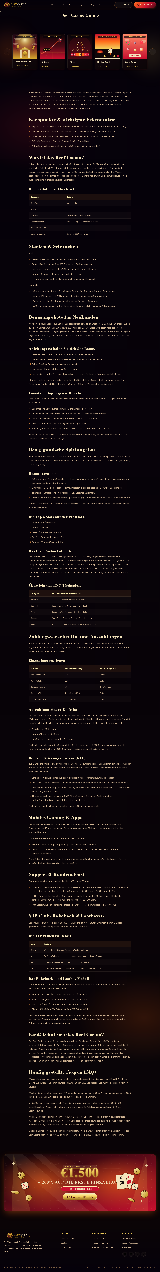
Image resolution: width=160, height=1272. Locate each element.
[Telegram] (143, 1254)
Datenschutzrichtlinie (99, 1238)
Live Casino (65, 1243)
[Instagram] (137, 1254)
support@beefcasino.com (132, 1243)
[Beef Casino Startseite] (16, 5)
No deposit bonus (67, 1238)
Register (82, 5)
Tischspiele (65, 1252)
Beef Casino (53, 5)
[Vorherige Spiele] (7, 51)
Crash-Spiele (66, 1247)
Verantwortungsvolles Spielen (103, 1247)
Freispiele (103, 5)
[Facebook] (124, 1254)
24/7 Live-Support (129, 1238)
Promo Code (68, 5)
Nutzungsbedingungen (100, 1243)
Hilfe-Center (127, 1247)
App (92, 5)
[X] (131, 1254)
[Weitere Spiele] (153, 51)
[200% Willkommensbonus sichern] (80, 1182)
